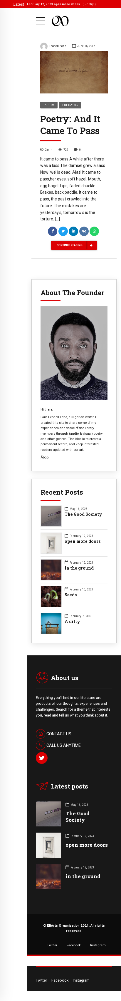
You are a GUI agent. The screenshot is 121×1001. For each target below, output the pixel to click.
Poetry (49, 105)
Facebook (74, 945)
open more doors (83, 541)
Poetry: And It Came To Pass (70, 124)
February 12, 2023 (58, 4)
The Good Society (83, 514)
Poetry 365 (70, 105)
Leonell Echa (57, 46)
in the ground (79, 568)
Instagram (98, 945)
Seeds (71, 594)
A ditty (72, 621)
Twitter (52, 945)
